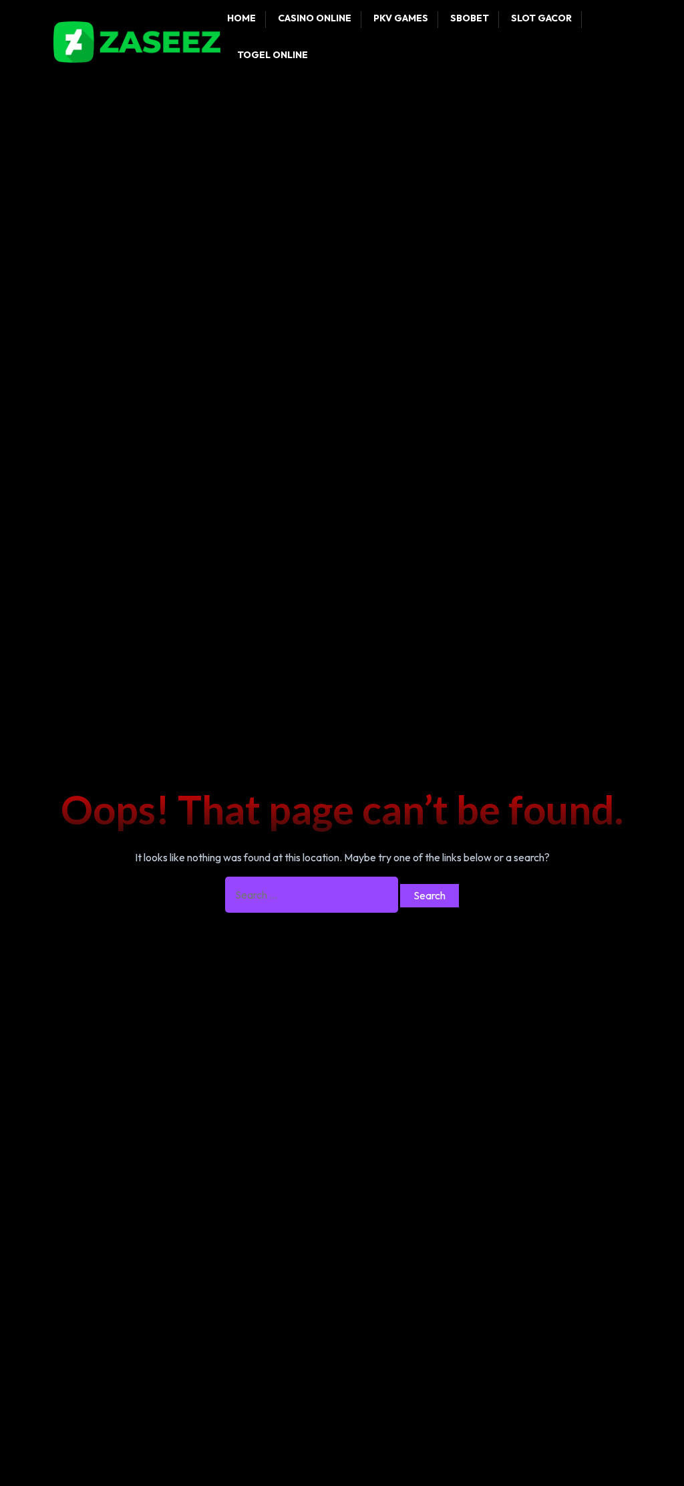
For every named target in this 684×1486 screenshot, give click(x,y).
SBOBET (469, 18)
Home (241, 18)
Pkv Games (400, 18)
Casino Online (314, 18)
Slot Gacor (541, 18)
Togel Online (272, 55)
